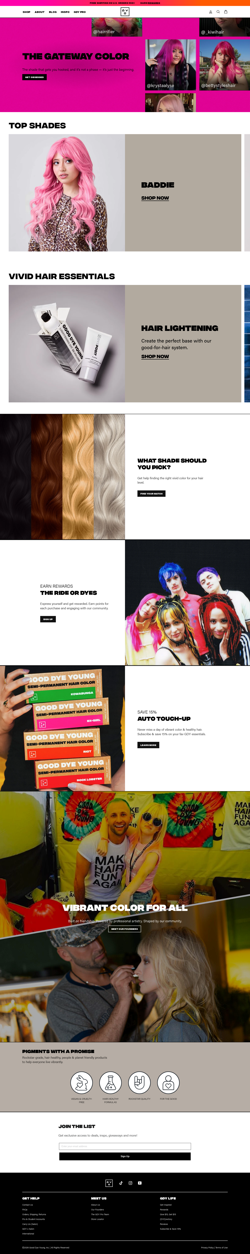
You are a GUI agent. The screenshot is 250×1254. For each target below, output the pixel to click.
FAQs (24, 1209)
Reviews (164, 1223)
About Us (95, 1204)
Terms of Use (221, 1247)
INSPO (65, 11)
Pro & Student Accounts (33, 1219)
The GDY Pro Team (100, 1214)
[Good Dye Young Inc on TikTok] (121, 1182)
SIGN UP (48, 619)
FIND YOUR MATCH (151, 493)
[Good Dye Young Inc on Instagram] (130, 1182)
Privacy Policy (207, 1247)
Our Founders (97, 1209)
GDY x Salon (28, 1228)
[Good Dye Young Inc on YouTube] (140, 1182)
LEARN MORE (148, 745)
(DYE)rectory (166, 1219)
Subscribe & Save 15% (170, 1228)
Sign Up (125, 1156)
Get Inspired (165, 1204)
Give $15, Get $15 (168, 1214)
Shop (26, 11)
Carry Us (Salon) (30, 1223)
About (40, 11)
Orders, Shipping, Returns (34, 1214)
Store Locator (97, 1219)
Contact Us (27, 1204)
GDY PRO (80, 11)
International (28, 1233)
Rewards (164, 1209)
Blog (53, 11)
